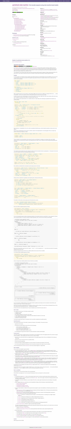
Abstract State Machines (20, 403)
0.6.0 (41, 10)
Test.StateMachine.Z (17, 31)
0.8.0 (49, 10)
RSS (43, 8)
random (47, 18)
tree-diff (46, 19)
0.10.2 (56, 10)
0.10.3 (41, 11)
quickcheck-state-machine (20, 5)
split (51, 18)
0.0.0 (14, 45)
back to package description (17, 61)
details (56, 19)
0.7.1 (44, 10)
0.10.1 (54, 10)
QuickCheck (42, 18)
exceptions (48, 16)
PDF (36, 356)
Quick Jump (15, 16)
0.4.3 (54, 9)
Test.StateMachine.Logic (17, 21)
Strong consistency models (21, 384)
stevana (15, 40)
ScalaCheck (18, 415)
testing (16, 7)
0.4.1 (24, 45)
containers (42, 16)
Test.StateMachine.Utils (17, 30)
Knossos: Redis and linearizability (22, 383)
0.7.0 (28, 45)
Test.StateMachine (16, 18)
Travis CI (20, 365)
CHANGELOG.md (43, 13)
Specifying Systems (20, 390)
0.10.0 (52, 10)
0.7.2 (46, 10)
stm (41, 19)
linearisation (27, 345)
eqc (23, 411)
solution (35, 352)
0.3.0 (19, 45)
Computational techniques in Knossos (22, 385)
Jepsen (24, 382)
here (45, 307)
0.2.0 (18, 45)
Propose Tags (19, 7)
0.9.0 (50, 10)
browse (26, 34)
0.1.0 (16, 45)
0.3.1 (21, 45)
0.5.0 (56, 9)
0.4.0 (23, 45)
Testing (42, 35)
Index (13, 16)
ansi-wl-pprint (42, 15)
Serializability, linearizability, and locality (23, 386)
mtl (48, 17)
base (53, 15)
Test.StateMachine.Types (18, 24)
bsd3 (13, 7)
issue (24, 376)
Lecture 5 (19, 400)
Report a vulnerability (24, 7)
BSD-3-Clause (42, 23)
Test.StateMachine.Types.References (20, 29)
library (14, 7)
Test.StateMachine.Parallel (18, 22)
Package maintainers (15, 38)
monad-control (43, 17)
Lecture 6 (19, 402)
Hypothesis (24, 416)
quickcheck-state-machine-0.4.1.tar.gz (19, 34)
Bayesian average (50, 50)
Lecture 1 (19, 394)
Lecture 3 (19, 398)
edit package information (17, 43)
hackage (34, 427)
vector (51, 19)
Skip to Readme (15, 10)
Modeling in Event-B (20, 392)
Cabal (38, 427)
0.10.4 (43, 11)
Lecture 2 (19, 396)
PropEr (23, 412)
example (34, 350)
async (48, 15)
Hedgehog (24, 414)
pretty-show (53, 17)
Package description (17, 35)
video (38, 356)
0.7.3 (47, 10)
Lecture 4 (19, 399)
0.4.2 (26, 45)
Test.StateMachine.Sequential (18, 23)
